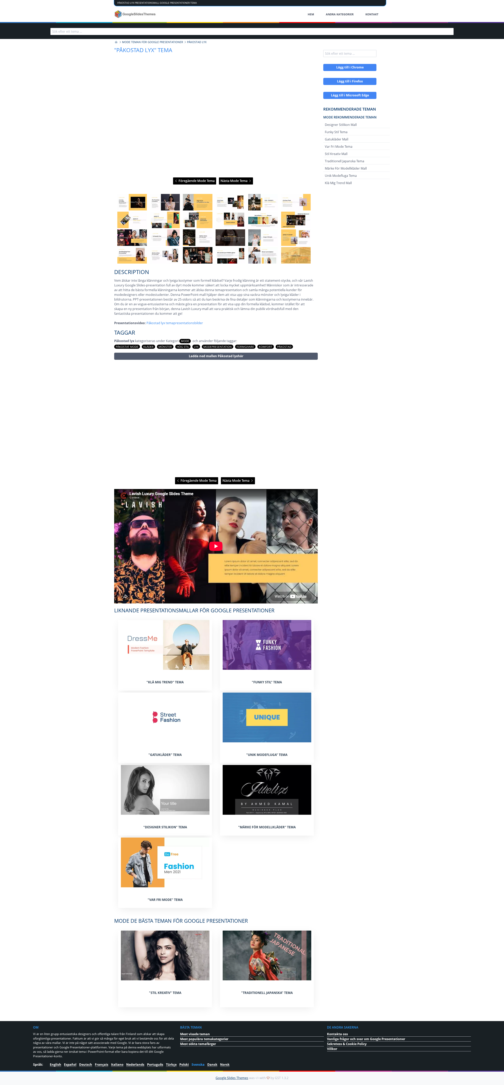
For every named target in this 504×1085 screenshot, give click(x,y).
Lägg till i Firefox (350, 81)
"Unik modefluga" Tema (266, 755)
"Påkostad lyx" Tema (143, 50)
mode (185, 341)
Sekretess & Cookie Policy (347, 1044)
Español (70, 1064)
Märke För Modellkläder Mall (346, 168)
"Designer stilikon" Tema (165, 827)
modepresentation (217, 347)
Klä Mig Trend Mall (338, 183)
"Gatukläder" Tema (165, 755)
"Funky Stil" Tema (267, 682)
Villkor (332, 1049)
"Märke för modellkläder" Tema (267, 827)
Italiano (117, 1064)
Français (101, 1064)
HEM (311, 14)
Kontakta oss (337, 1034)
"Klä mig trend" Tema (165, 682)
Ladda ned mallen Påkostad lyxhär (216, 356)
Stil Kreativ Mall (336, 154)
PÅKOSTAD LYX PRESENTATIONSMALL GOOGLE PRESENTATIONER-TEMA (157, 3)
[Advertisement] (216, 418)
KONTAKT (371, 14)
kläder (148, 347)
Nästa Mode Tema (234, 181)
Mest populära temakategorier (204, 1039)
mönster (165, 347)
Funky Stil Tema (336, 132)
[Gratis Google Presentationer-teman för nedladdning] (135, 14)
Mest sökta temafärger (198, 1044)
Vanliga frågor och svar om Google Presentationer (366, 1039)
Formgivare (245, 347)
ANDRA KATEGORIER (340, 14)
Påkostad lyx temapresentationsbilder (174, 323)
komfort (265, 347)
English (55, 1064)
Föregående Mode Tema (196, 181)
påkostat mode (127, 347)
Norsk (225, 1064)
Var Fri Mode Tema (338, 146)
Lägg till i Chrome (350, 67)
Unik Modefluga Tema (341, 175)
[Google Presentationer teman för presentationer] (116, 42)
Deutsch (85, 1064)
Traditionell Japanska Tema (344, 161)
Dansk (212, 1064)
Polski (184, 1064)
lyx (196, 347)
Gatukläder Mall (336, 139)
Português (155, 1064)
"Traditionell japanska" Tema (267, 993)
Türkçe (171, 1064)
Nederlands (135, 1064)
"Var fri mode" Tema (165, 900)
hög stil (183, 347)
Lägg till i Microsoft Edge (350, 95)
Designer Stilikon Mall (341, 125)
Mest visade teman (195, 1034)
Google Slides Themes (232, 1078)
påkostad (284, 347)
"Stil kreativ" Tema (165, 993)
